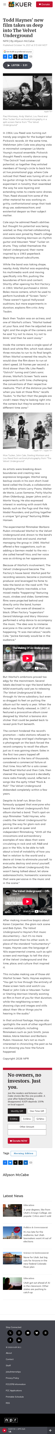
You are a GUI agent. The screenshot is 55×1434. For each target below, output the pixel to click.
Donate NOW (19, 1140)
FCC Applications (14, 1390)
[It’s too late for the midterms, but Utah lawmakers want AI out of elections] (12, 1232)
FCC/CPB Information (16, 1384)
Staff (8, 1365)
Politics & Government (35, 1227)
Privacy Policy (12, 1378)
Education (28, 1205)
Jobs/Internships (13, 1372)
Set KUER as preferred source (19, 51)
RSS (8, 1403)
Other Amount (27, 1126)
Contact (9, 1359)
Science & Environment (36, 1253)
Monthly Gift (17, 1111)
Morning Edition (23, 1153)
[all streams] (51, 1430)
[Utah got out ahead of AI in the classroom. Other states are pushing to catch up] (12, 1283)
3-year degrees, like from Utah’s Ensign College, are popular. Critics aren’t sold (37, 1212)
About (9, 1353)
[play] (4, 1430)
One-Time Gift (37, 1111)
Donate (46, 4)
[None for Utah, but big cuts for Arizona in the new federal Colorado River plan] (12, 1258)
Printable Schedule (15, 1397)
